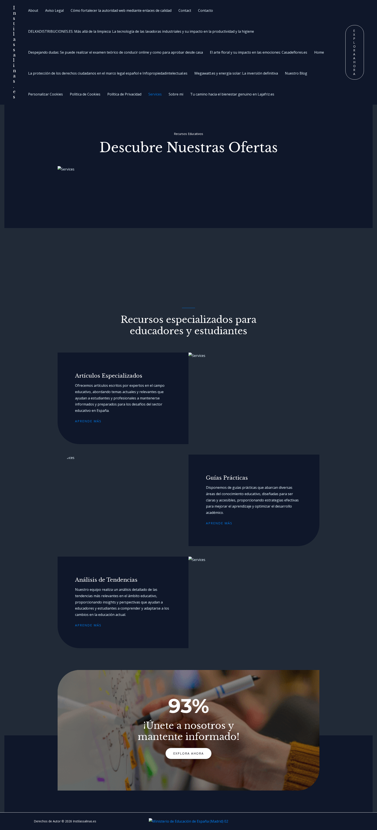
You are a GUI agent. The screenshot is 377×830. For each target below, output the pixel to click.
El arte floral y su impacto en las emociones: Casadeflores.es (258, 52)
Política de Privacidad (124, 94)
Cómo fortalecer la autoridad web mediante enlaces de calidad (121, 10)
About (33, 10)
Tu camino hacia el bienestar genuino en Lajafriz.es (232, 94)
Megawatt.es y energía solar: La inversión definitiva (236, 73)
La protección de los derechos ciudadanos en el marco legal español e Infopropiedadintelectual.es (107, 73)
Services (155, 94)
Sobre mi (176, 94)
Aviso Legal (54, 10)
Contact (184, 10)
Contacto (205, 10)
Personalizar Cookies (45, 94)
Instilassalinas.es (14, 52)
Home (319, 52)
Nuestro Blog (296, 73)
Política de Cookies (85, 94)
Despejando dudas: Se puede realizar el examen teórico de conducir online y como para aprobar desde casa (115, 52)
